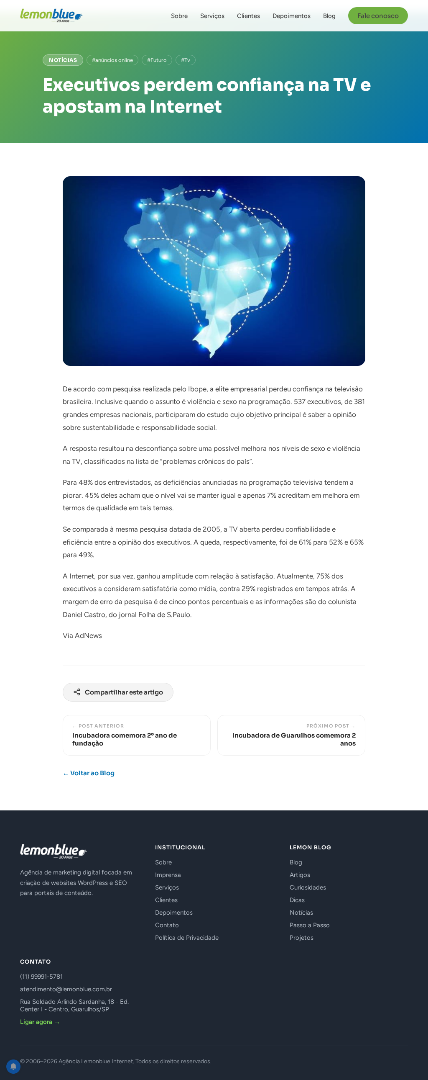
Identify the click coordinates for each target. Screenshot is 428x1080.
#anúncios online (112, 60)
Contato (167, 925)
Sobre (179, 16)
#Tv (185, 60)
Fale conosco (378, 16)
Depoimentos (292, 16)
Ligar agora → (40, 1022)
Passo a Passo (310, 925)
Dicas (297, 900)
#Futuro (157, 60)
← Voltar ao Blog (89, 773)
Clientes (248, 16)
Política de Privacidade (187, 937)
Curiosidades (308, 887)
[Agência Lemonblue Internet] (51, 15)
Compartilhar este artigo (124, 692)
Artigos (300, 875)
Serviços (212, 16)
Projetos (301, 937)
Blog (329, 16)
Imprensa (168, 875)
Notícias (63, 60)
